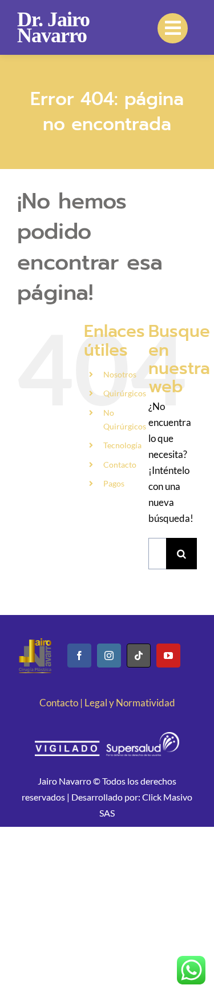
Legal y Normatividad (129, 703)
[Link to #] (173, 28)
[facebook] (79, 656)
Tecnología (122, 445)
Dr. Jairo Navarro (53, 27)
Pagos (113, 483)
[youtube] (168, 656)
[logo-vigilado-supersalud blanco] (107, 737)
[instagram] (109, 656)
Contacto (119, 464)
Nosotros (119, 374)
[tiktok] (139, 656)
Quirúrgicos (124, 393)
